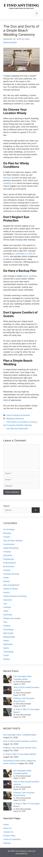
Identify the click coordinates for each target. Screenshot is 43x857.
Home (6, 824)
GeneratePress (21, 854)
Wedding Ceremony (15, 418)
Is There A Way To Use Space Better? (19, 754)
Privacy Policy (9, 836)
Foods (6, 578)
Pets (5, 622)
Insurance (7, 600)
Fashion (6, 570)
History (6, 592)
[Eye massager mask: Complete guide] (7, 679)
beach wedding (30, 276)
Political (6, 626)
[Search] (36, 510)
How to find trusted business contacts (20, 741)
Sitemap (7, 843)
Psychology (8, 629)
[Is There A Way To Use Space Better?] (7, 712)
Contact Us (8, 832)
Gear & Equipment (11, 585)
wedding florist (10, 183)
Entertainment (9, 563)
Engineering (8, 559)
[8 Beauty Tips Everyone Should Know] (7, 701)
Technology (8, 652)
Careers (6, 537)
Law (5, 603)
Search (6, 506)
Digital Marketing (10, 548)
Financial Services (11, 574)
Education (7, 555)
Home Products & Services (18, 415)
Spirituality (8, 644)
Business (7, 533)
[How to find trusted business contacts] (7, 690)
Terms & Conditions (12, 839)
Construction (9, 544)
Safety (6, 641)
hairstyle (7, 178)
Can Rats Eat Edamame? (17, 428)
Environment (8, 566)
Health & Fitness (10, 589)
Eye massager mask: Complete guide (19, 735)
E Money (7, 552)
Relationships (9, 637)
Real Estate (8, 633)
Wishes (6, 659)
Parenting (7, 615)
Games (6, 581)
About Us (7, 828)
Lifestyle (7, 607)
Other (5, 611)
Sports (6, 648)
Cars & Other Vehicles (13, 540)
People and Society (11, 618)
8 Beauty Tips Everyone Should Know (19, 748)
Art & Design (8, 529)
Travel (6, 655)
